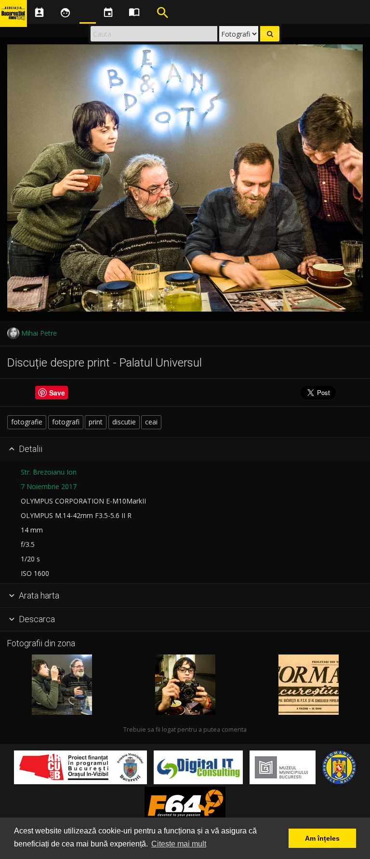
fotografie (26, 421)
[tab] (185, 449)
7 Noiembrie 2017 (49, 486)
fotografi (65, 421)
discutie (124, 421)
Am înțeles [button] (322, 838)
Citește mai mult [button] (178, 844)
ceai (151, 421)
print (96, 421)
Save (57, 392)
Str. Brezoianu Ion (49, 472)
